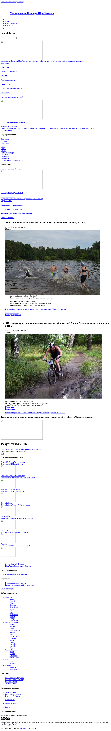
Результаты (9, 25)
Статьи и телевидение (9, 71)
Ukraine (12, 648)
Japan (11, 661)
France (12, 603)
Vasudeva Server (25, 728)
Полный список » (7, 218)
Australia (13, 667)
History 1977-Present (12, 696)
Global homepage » (7, 589)
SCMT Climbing (11, 682)
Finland (12, 601)
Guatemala (13, 656)
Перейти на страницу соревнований (14, 449)
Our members (10, 700)
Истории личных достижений (12, 97)
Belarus (12, 624)
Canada (12, 654)
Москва (4, 145)
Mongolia (13, 663)
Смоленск (4, 155)
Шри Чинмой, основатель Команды (18, 566)
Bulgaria (12, 626)
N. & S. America (11, 650)
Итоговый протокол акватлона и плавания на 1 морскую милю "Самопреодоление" (36, 309)
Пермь (3, 149)
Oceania (8, 665)
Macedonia (13, 636)
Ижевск (4, 141)
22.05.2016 (61, 413)
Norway (12, 617)
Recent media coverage (13, 694)
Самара (3, 151)
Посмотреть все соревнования (16, 574)
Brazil (12, 652)
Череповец (5, 158)
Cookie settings (10, 703)
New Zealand (14, 669)
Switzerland (14, 621)
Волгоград (5, 139)
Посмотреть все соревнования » (12, 160)
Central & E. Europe (12, 622)
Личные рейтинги (12, 313)
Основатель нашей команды (11, 88)
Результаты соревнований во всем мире (19, 585)
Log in (7, 707)
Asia (6, 659)
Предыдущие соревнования (15, 583)
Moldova (13, 638)
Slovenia (13, 644)
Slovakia (13, 646)
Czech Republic (15, 630)
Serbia (12, 642)
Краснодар (5, 143)
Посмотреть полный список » (12, 169)
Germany (13, 605)
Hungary (13, 632)
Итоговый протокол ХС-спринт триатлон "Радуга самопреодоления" (30, 413)
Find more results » (34, 449)
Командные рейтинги (13, 315)
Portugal (12, 619)
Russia (12, 640)
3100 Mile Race (10, 684)
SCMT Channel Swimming (14, 680)
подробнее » (11, 724)
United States (14, 658)
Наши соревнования (12, 23)
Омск (3, 147)
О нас (7, 21)
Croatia (12, 628)
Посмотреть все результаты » (11, 209)
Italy (11, 613)
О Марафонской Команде (14, 564)
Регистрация (10, 409)
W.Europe (8, 597)
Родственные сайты (8, 80)
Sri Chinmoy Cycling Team (14, 678)
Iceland (12, 609)
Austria (12, 599)
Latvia (12, 634)
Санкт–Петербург (7, 153)
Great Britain (14, 607)
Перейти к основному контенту (12, 2)
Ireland (12, 611)
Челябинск (5, 156)
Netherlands (14, 615)
